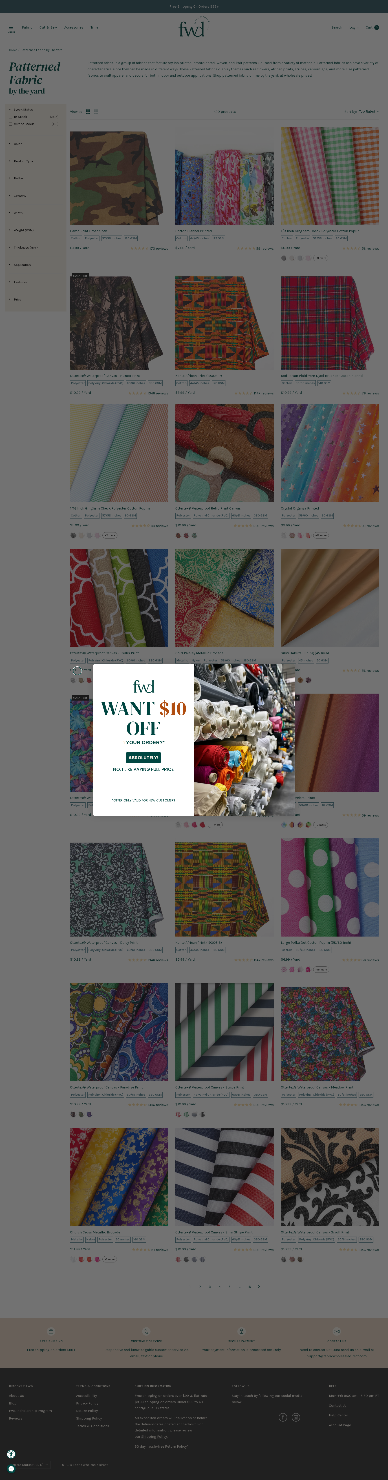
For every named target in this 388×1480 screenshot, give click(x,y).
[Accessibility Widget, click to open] (11, 1454)
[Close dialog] (77, 671)
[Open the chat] (11, 1468)
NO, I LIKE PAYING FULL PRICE (143, 769)
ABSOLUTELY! (143, 757)
